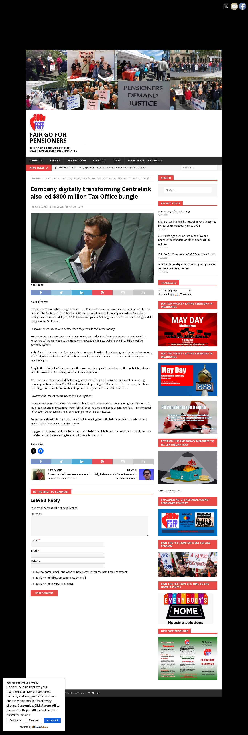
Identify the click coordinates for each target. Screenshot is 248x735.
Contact (99, 160)
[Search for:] (199, 167)
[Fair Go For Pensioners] (124, 108)
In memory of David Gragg (174, 211)
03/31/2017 (41, 206)
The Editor (57, 206)
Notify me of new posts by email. (54, 583)
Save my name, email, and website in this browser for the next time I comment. (81, 572)
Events (55, 160)
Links (117, 160)
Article (72, 206)
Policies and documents (145, 160)
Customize (15, 720)
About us (36, 160)
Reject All (34, 720)
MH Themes (94, 693)
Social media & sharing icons (107, 703)
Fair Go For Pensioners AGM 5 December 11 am (186, 254)
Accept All (52, 720)
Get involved (76, 160)
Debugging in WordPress (117, 10)
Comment (36, 513)
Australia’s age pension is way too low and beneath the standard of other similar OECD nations (184, 240)
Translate (185, 294)
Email (34, 550)
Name (34, 540)
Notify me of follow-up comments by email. (60, 577)
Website (35, 561)
